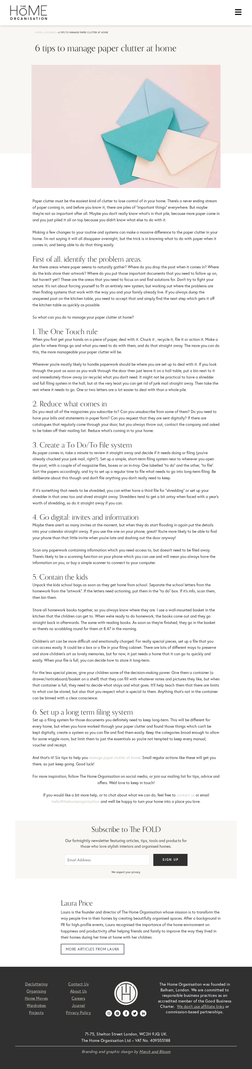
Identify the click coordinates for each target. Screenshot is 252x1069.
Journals (50, 32)
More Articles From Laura (92, 949)
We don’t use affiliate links (200, 1006)
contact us (186, 795)
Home (38, 32)
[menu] (238, 12)
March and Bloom (155, 1051)
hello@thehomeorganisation (76, 801)
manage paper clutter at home (114, 757)
